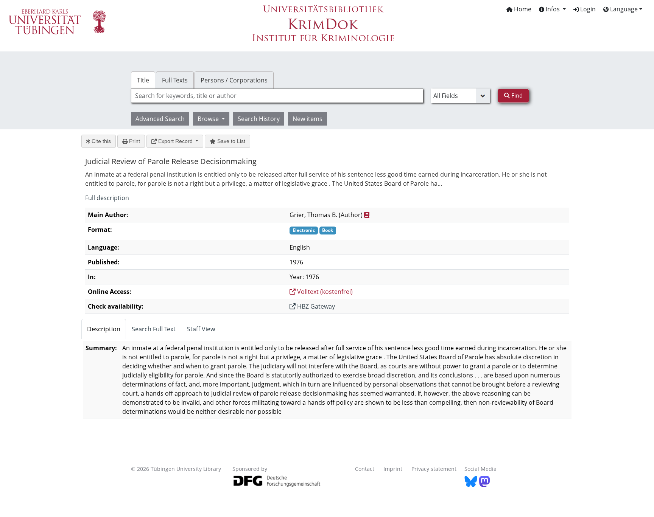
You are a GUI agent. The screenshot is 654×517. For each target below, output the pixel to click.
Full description (107, 198)
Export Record (175, 141)
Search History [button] (259, 119)
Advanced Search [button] (160, 119)
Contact (364, 468)
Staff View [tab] (201, 329)
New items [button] (307, 119)
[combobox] (277, 95)
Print (134, 141)
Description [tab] (103, 329)
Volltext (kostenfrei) (324, 291)
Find (516, 95)
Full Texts (175, 80)
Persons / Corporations (234, 80)
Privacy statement (433, 468)
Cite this (100, 141)
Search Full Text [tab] (154, 329)
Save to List (230, 141)
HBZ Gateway (315, 306)
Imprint (392, 468)
